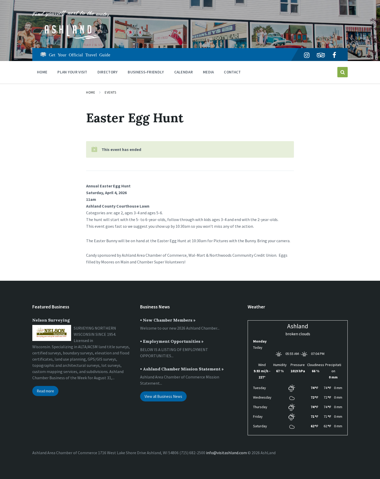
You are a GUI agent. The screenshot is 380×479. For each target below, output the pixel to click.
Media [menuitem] (208, 72)
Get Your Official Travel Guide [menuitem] (79, 54)
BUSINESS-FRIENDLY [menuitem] (146, 72)
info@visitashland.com (226, 452)
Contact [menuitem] (232, 72)
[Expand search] (342, 72)
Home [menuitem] (42, 72)
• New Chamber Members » (167, 320)
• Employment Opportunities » (171, 341)
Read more (45, 391)
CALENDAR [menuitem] (183, 72)
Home (90, 92)
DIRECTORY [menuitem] (107, 72)
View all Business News (163, 396)
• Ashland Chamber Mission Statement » (182, 369)
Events (110, 92)
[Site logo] (71, 38)
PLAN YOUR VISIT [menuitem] (72, 72)
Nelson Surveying (51, 320)
